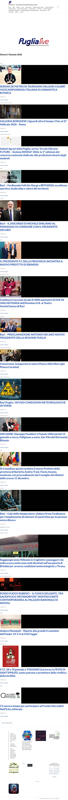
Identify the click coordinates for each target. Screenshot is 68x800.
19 (49, 771)
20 (51, 771)
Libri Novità (39, 8)
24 (57, 771)
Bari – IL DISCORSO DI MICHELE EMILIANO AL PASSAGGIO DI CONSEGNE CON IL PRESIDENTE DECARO (29, 226)
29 (54, 773)
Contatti (21, 11)
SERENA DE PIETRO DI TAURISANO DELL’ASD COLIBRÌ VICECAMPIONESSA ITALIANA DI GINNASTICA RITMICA (32, 89)
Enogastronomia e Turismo (38, 7)
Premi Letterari (43, 10)
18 (58, 770)
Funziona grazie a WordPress (44, 798)
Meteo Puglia (37, 781)
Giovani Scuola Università (22, 8)
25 (58, 771)
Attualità (18, 7)
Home (9, 7)
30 (56, 773)
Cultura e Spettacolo (49, 7)
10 (57, 768)
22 (54, 771)
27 (51, 773)
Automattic (57, 798)
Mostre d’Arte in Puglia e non (14, 10)
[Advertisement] (34, 24)
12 (49, 770)
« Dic (53, 776)
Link (49, 10)
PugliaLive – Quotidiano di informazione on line (22, 4)
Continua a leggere (4, 99)
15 (54, 770)
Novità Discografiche (47, 8)
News (14, 7)
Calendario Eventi (12, 8)
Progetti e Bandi (32, 8)
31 (57, 773)
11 (58, 768)
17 (57, 770)
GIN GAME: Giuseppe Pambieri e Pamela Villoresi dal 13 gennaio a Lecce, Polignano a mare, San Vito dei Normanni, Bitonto (34, 437)
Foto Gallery (11, 11)
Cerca (23, 763)
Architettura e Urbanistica (5, 347)
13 (51, 770)
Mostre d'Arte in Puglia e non (6, 576)
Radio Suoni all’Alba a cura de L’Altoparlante (30, 10)
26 (49, 773)
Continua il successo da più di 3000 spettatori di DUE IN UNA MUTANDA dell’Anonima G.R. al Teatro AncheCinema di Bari (32, 303)
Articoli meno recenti (7, 722)
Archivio (16, 11)
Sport (23, 7)
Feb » (55, 776)
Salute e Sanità (28, 7)
